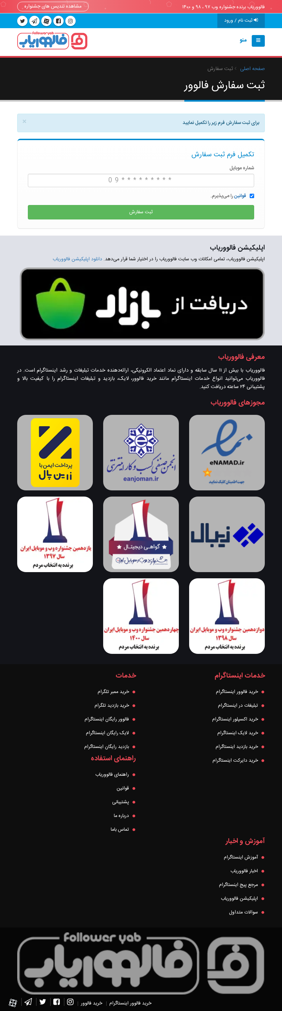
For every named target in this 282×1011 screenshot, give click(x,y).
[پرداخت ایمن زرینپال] (55, 452)
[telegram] (34, 21)
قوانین (240, 196)
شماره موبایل (241, 168)
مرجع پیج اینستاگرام (238, 885)
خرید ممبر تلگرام (113, 692)
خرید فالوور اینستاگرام (237, 692)
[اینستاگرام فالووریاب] (70, 1003)
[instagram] (70, 21)
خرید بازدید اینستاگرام (237, 747)
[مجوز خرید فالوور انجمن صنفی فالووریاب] (141, 452)
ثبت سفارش (141, 212)
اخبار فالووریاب (244, 871)
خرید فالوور (91, 1003)
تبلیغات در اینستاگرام (238, 706)
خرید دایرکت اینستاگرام (235, 761)
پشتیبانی (120, 802)
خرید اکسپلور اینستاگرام (235, 719)
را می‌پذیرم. (228, 196)
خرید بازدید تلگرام (112, 706)
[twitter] (22, 21)
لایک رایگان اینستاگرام (107, 733)
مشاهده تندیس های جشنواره (53, 6)
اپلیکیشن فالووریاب (239, 899)
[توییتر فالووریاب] (42, 1003)
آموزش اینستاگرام (241, 857)
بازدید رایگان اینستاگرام (106, 747)
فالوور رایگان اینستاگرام (107, 719)
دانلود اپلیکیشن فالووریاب (77, 259)
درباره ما (121, 816)
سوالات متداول (243, 912)
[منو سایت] (258, 41)
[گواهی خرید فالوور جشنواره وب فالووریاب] (141, 534)
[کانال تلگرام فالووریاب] (28, 1003)
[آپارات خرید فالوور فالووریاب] (46, 21)
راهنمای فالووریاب (112, 775)
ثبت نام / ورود (239, 20)
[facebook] (58, 21)
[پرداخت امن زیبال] (227, 534)
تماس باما (120, 830)
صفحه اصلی (252, 69)
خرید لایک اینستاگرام (237, 733)
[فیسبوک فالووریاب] (56, 1003)
